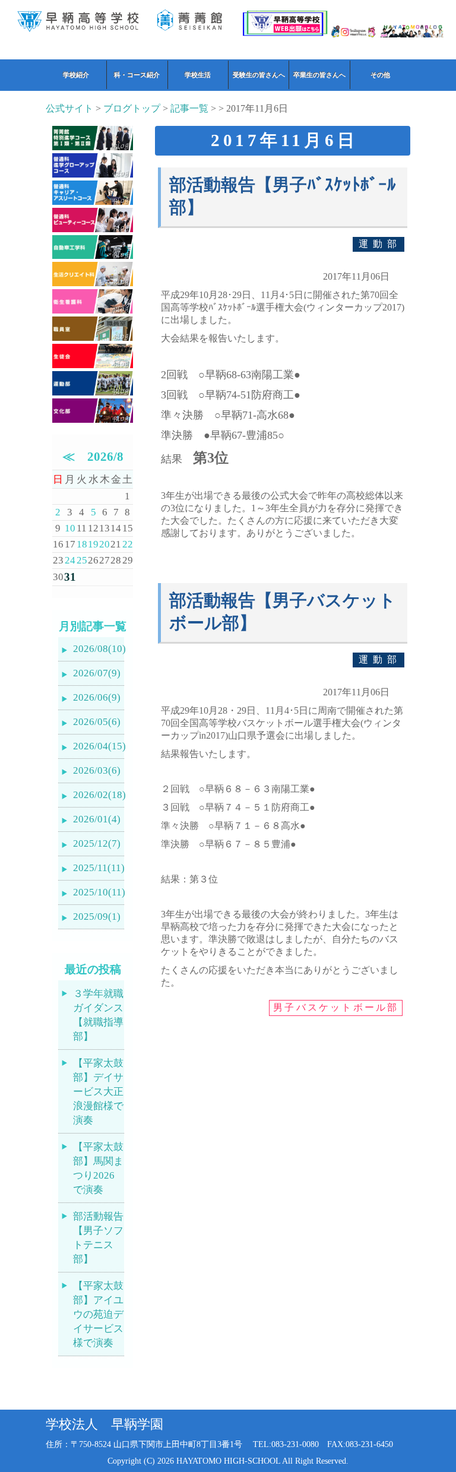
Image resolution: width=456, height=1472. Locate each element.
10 (70, 528)
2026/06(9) (97, 697)
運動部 (380, 244)
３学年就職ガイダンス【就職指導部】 (98, 1015)
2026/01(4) (97, 819)
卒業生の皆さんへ (319, 74)
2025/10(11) (98, 892)
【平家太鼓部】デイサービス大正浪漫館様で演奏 (98, 1092)
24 (70, 560)
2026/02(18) (98, 794)
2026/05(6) (97, 721)
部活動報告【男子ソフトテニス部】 (98, 1238)
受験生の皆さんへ (259, 74)
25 (82, 560)
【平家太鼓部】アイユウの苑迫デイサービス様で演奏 (98, 1314)
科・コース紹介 (137, 74)
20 (104, 544)
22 (127, 544)
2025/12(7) (97, 843)
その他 (380, 74)
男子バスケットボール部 (335, 1007)
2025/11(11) (98, 867)
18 (82, 544)
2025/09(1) (97, 916)
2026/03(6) (97, 770)
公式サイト (69, 108)
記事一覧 (189, 108)
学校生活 (198, 74)
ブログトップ (131, 108)
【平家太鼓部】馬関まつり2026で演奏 (98, 1168)
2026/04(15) (98, 746)
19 (93, 544)
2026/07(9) (97, 673)
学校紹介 (76, 74)
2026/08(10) (98, 648)
